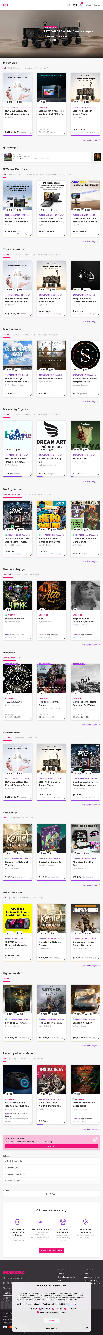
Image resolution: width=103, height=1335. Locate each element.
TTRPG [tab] (27, 494)
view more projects (90, 140)
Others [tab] (48, 494)
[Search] (69, 5)
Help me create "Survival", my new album (83, 621)
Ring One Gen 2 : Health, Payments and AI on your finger (85, 301)
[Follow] (75, 610)
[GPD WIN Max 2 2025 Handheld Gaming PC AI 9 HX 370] (51, 195)
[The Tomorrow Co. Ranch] (51, 678)
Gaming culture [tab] (65, 174)
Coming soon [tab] (9, 658)
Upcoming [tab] (16, 254)
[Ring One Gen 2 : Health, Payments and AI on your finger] (85, 275)
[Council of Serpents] (51, 838)
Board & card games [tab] (12, 494)
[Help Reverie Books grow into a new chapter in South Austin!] (17, 435)
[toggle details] (32, 135)
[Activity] (81, 5)
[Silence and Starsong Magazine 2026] (85, 355)
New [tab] (19, 658)
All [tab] (4, 68)
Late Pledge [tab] (42, 254)
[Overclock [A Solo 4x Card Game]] (85, 515)
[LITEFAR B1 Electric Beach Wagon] (85, 87)
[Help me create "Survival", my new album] (85, 595)
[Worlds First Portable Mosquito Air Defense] (85, 195)
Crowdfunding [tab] (29, 254)
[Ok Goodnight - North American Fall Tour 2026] (85, 678)
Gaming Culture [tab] (46, 68)
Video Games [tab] (37, 494)
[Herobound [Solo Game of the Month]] (51, 515)
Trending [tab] (7, 738)
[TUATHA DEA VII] (17, 678)
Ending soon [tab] (54, 254)
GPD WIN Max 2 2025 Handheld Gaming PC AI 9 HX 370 (50, 221)
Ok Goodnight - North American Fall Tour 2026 (85, 705)
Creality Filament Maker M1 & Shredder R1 (17, 221)
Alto (41, 618)
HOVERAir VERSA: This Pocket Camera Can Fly (17, 113)
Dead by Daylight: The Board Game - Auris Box (17, 541)
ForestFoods (80, 458)
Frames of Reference (50, 378)
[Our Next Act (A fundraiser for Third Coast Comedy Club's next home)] (17, 355)
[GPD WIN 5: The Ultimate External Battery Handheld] (17, 918)
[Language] (75, 5)
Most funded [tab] (19, 738)
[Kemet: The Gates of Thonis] (17, 838)
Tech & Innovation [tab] (15, 68)
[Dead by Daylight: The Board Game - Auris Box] (17, 515)
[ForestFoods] (85, 435)
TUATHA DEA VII (13, 701)
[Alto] (51, 595)
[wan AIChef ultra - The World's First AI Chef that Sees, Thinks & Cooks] (51, 87)
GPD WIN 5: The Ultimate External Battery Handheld (15, 945)
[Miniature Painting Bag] (85, 838)
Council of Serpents (50, 861)
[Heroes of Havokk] (17, 595)
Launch (50, 1146)
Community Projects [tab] (48, 174)
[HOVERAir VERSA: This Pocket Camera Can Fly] (17, 87)
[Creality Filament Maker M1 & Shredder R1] (17, 195)
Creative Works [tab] (31, 68)
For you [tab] (6, 254)
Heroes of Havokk (14, 618)
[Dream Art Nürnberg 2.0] (51, 435)
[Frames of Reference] (51, 355)
